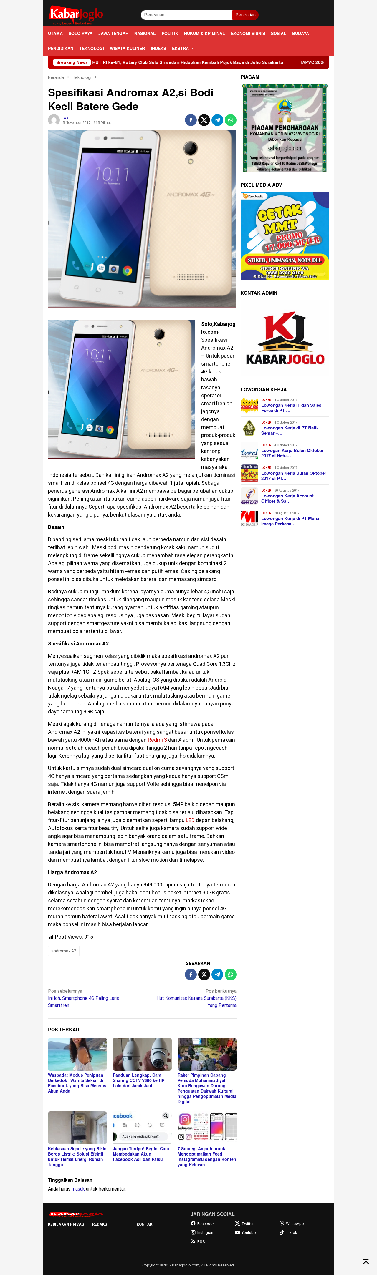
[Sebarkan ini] (191, 120)
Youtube (249, 1232)
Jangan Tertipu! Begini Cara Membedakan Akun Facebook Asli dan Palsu (141, 1153)
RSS (201, 1241)
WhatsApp (295, 1223)
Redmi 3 (157, 740)
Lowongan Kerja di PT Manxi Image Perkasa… (290, 521)
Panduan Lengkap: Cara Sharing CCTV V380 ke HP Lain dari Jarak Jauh (138, 1080)
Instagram (205, 1232)
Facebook (206, 1223)
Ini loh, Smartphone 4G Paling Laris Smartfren (83, 998)
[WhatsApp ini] (231, 120)
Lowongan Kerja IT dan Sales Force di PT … (291, 407)
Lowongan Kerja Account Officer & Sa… (287, 498)
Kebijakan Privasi (66, 1224)
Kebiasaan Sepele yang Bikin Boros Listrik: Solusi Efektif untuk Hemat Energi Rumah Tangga (77, 1156)
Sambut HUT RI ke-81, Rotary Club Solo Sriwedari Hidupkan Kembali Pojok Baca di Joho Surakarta (124, 62)
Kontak (144, 1224)
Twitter (248, 1223)
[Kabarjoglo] (76, 14)
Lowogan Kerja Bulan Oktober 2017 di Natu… (292, 453)
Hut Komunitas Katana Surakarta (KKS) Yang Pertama (196, 998)
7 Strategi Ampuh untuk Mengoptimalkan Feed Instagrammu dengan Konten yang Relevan (207, 1156)
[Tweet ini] (204, 120)
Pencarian (245, 15)
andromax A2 (63, 951)
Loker (266, 400)
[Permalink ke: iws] (54, 119)
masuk (78, 1189)
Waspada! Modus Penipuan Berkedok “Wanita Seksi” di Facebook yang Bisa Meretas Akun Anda (77, 1083)
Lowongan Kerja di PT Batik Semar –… (290, 430)
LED (190, 820)
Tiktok (291, 1232)
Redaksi (100, 1224)
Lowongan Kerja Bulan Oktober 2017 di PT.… (293, 475)
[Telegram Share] (217, 120)
